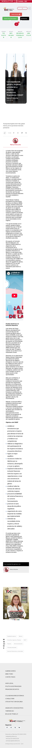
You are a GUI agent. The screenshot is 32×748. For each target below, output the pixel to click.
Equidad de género (11, 636)
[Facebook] (7, 727)
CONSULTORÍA (9, 699)
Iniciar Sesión (15, 14)
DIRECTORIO (9, 674)
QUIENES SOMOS (10, 671)
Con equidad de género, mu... (12, 564)
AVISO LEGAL (9, 683)
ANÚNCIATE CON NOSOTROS (14, 708)
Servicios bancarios (18, 643)
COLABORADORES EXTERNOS (14, 696)
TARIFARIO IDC (9, 711)
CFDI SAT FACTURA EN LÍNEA (14, 702)
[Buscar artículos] (22, 8)
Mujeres (9, 643)
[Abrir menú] (29, 8)
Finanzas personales (11, 647)
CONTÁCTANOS (10, 677)
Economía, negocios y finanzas (14, 640)
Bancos (20, 636)
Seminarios (24, 18)
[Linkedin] (19, 727)
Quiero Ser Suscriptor (10, 18)
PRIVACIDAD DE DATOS (12, 689)
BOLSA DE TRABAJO (11, 714)
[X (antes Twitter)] (15, 727)
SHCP (25, 640)
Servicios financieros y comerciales (15, 651)
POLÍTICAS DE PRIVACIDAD (13, 686)
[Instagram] (11, 727)
